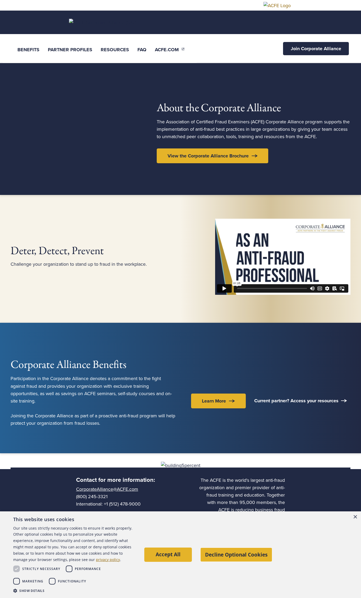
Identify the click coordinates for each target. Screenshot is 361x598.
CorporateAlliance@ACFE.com (107, 489)
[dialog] (180, 554)
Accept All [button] (168, 554)
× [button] (355, 517)
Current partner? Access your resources (296, 401)
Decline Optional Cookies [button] (236, 554)
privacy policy (108, 559)
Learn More (214, 401)
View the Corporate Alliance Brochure (208, 156)
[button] (74, 590)
